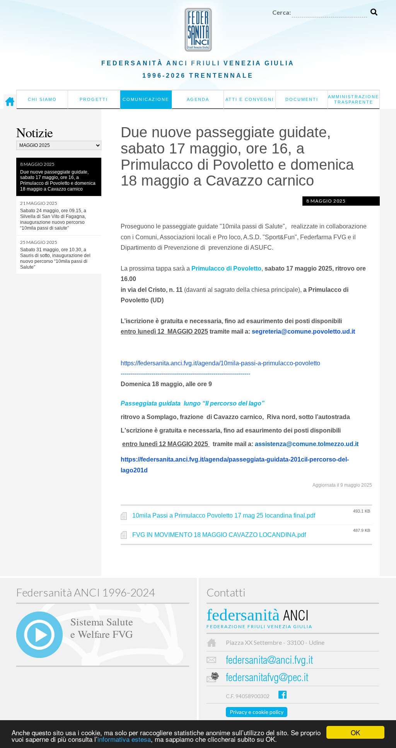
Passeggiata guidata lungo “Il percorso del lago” (193, 403)
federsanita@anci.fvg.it (269, 661)
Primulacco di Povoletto (226, 268)
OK (355, 732)
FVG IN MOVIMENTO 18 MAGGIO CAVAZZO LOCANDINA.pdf (219, 535)
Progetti (94, 99)
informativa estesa (124, 739)
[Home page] (9, 101)
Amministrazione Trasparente (353, 99)
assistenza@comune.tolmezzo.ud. (305, 444)
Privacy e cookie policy (256, 712)
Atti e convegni (249, 99)
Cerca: (281, 12)
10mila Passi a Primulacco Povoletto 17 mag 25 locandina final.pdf (223, 515)
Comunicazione (146, 99)
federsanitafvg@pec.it (267, 678)
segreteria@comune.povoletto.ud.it (303, 331)
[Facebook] (282, 694)
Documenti (301, 99)
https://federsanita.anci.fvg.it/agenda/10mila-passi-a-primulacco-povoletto (220, 363)
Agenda (198, 99)
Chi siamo (42, 99)
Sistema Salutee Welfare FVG (101, 627)
